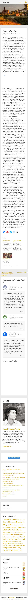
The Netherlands (19, 545)
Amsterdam (7, 520)
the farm (8, 545)
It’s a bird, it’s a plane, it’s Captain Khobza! (13, 485)
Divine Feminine (14, 524)
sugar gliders (20, 543)
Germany (21, 532)
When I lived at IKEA (8, 483)
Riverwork (5, 562)
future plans (11, 266)
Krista (11, 315)
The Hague (12, 545)
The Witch (5, 572)
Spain (15, 543)
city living (12, 522)
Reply (22, 311)
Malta (17, 537)
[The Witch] (24, 575)
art (12, 519)
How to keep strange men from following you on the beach (7, 273)
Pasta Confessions (7, 488)
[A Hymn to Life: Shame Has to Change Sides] (24, 584)
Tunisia (16, 550)
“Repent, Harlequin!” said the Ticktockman (13, 473)
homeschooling (14, 534)
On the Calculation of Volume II (11, 567)
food (16, 530)
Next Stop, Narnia (22, 272)
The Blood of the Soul (8, 475)
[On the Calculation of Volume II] (24, 570)
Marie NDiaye (6, 573)
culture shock (19, 522)
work (21, 550)
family (7, 530)
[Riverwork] (24, 565)
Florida (12, 530)
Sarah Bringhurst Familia (11, 429)
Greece (6, 534)
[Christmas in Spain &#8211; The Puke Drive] (7, 255)
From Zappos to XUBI (8, 481)
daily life (6, 266)
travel (11, 550)
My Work (5, 496)
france (9, 532)
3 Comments (20, 266)
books (15, 520)
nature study (18, 541)
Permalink (13, 289)
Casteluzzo (5, 2)
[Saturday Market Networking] (8, 246)
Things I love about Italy (12, 548)
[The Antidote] (24, 580)
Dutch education (7, 527)
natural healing (11, 541)
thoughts (5, 550)
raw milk (12, 543)
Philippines (6, 543)
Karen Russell (6, 578)
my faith (9, 539)
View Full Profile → (7, 446)
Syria (4, 545)
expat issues (17, 527)
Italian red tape (7, 537)
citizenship (7, 522)
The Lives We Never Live (9, 493)
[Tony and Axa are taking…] (18, 246)
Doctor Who (21, 524)
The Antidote (6, 577)
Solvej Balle (5, 568)
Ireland (21, 534)
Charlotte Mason (21, 519)
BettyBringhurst (14, 333)
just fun (14, 537)
